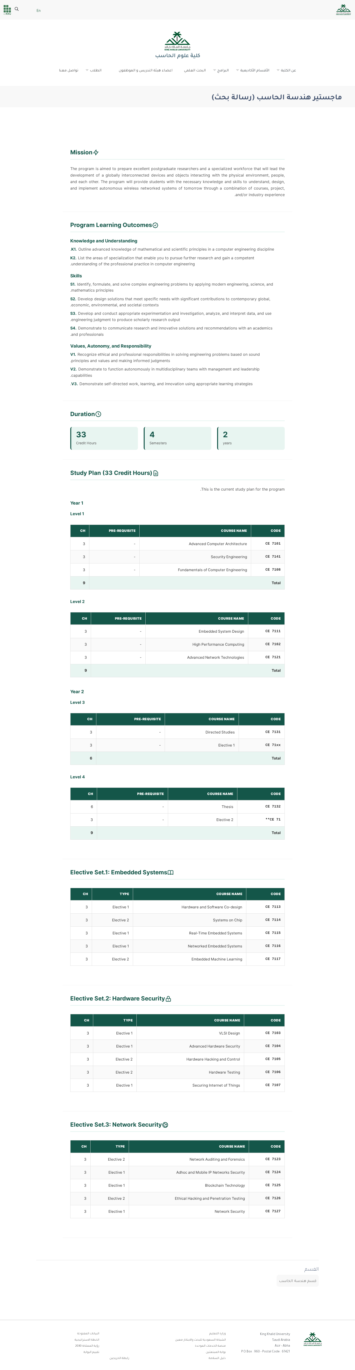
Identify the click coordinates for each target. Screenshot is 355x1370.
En (38, 11)
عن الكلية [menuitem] (286, 73)
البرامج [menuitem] (221, 73)
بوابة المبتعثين (216, 1352)
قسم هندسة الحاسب (297, 1281)
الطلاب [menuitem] (93, 73)
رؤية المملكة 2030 (87, 1346)
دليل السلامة (217, 1358)
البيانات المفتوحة (88, 1334)
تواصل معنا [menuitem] (68, 71)
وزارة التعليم (217, 1334)
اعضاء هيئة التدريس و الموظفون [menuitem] (145, 71)
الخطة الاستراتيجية (87, 1340)
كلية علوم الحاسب (177, 56)
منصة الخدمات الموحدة (210, 1346)
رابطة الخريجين (119, 1358)
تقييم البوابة (91, 1352)
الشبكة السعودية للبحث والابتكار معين (200, 1340)
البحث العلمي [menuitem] (195, 71)
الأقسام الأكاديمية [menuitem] (252, 73)
